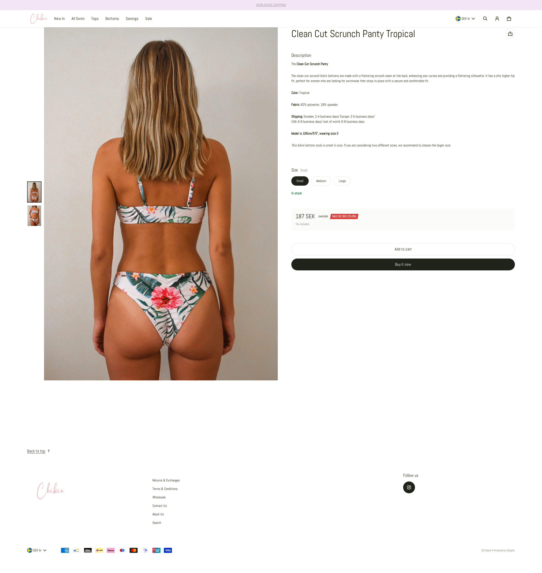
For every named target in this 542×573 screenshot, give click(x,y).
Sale (148, 18)
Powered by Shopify (504, 550)
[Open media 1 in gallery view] (34, 192)
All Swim (78, 18)
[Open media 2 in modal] (161, 203)
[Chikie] (38, 19)
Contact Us (159, 505)
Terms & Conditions (165, 489)
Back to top (36, 451)
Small (300, 181)
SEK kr (466, 18)
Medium (321, 181)
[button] (485, 19)
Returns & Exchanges (166, 480)
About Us (158, 514)
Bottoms (112, 18)
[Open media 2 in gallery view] (34, 216)
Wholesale (159, 497)
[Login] (497, 19)
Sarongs (132, 18)
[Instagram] (409, 487)
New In (59, 18)
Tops (95, 18)
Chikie (487, 550)
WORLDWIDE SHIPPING (271, 5)
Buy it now (403, 264)
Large (342, 181)
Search (156, 522)
